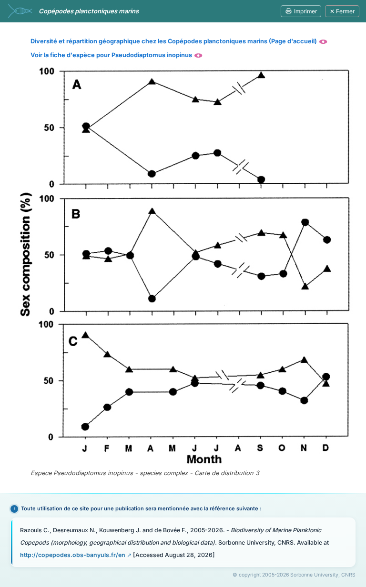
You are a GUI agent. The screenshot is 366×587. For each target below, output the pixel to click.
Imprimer (305, 11)
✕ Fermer (342, 11)
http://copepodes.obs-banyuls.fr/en (72, 554)
